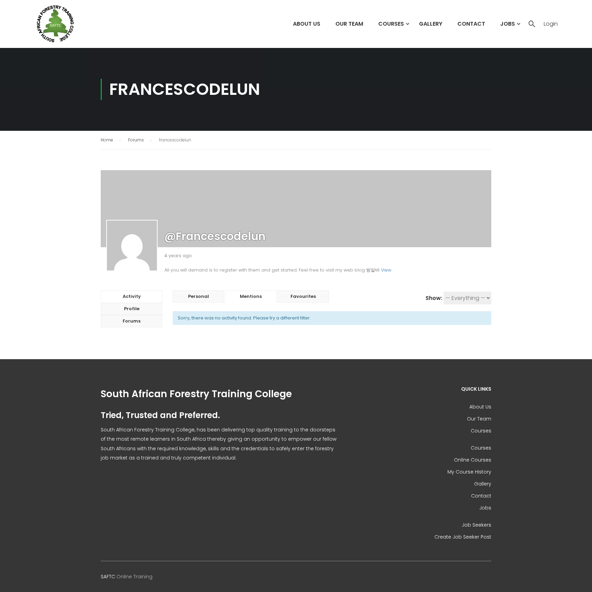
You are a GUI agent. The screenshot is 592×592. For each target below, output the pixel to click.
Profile (131, 308)
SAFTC (108, 576)
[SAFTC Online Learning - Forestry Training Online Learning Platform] (64, 24)
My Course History (469, 471)
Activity (132, 296)
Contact (471, 24)
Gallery (430, 24)
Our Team (349, 24)
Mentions (251, 296)
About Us (306, 24)
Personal (198, 296)
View (386, 270)
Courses (391, 24)
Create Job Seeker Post (462, 536)
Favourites (303, 296)
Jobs (507, 24)
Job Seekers (476, 524)
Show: (434, 298)
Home (107, 140)
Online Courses (472, 459)
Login (551, 24)
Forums (136, 140)
